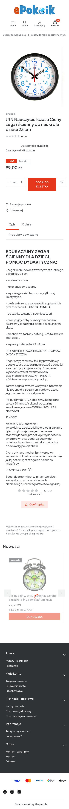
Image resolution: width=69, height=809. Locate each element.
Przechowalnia (14, 690)
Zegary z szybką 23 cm (15, 35)
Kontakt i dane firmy (17, 751)
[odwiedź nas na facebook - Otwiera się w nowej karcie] (5, 792)
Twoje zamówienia (16, 681)
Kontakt (10, 756)
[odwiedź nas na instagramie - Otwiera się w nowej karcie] (12, 792)
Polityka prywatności (18, 731)
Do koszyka (35, 616)
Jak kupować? (14, 736)
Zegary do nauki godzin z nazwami (48, 35)
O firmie (10, 761)
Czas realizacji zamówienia (21, 716)
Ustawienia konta (16, 685)
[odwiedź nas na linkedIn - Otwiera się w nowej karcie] (19, 792)
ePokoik (11, 113)
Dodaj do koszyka (42, 184)
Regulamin (12, 665)
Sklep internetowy (30, 804)
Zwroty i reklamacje (17, 660)
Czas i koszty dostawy (19, 711)
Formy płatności (15, 706)
